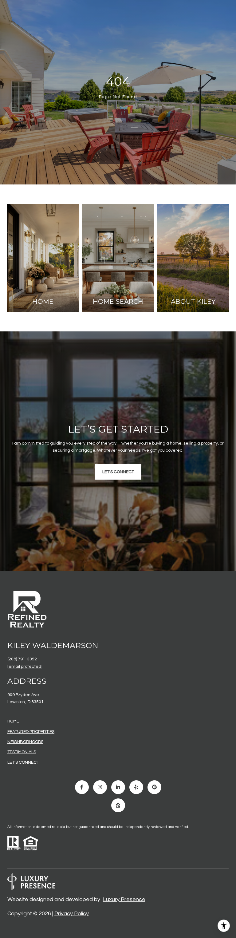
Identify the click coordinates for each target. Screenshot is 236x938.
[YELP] (136, 787)
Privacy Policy (71, 913)
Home (13, 721)
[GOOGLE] (154, 787)
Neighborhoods (25, 742)
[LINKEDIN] (118, 787)
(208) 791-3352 (22, 659)
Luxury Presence (124, 899)
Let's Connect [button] (118, 472)
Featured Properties (30, 732)
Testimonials (21, 752)
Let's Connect (23, 762)
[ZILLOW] (118, 805)
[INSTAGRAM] (100, 787)
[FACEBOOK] (82, 787)
